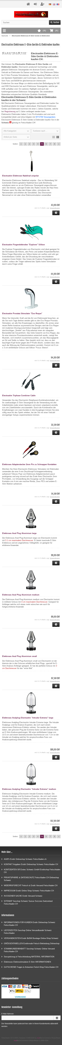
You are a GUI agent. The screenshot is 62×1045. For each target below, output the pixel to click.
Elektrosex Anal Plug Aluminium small (19, 656)
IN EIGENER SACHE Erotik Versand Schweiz (23, 896)
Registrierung (9, 111)
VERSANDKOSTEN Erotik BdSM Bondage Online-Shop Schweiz (31, 938)
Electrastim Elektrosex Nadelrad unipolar (20, 176)
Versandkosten (55, 208)
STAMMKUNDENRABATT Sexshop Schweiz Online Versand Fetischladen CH (29, 950)
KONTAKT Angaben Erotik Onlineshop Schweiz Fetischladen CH (31, 864)
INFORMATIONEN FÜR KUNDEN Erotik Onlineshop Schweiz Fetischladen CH (29, 923)
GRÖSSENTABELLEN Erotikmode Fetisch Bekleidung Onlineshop (31, 943)
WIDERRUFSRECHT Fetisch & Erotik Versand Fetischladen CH (30, 885)
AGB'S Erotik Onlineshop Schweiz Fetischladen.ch (25, 859)
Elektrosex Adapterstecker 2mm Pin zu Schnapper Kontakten (29, 464)
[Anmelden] (56, 1018)
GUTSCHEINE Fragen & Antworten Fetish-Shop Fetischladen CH (31, 967)
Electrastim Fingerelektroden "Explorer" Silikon (23, 245)
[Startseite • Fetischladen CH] (31, 14)
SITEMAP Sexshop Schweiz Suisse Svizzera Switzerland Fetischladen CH (28, 902)
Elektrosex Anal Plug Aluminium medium (20, 595)
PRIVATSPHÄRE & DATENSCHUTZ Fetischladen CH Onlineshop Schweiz (31, 878)
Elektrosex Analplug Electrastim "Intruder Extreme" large (27, 718)
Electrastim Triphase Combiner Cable (18, 395)
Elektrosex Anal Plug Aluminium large (19, 533)
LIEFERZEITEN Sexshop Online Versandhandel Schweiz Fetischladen (28, 931)
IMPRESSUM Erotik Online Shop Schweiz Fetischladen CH (29, 891)
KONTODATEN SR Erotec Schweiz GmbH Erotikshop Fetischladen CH (32, 870)
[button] (16, 130)
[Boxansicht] (54, 137)
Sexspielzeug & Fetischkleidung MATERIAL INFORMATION (29, 957)
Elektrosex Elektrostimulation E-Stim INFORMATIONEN (27, 962)
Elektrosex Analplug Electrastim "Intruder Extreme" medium (29, 789)
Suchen (55, 22)
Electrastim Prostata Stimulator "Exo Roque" (22, 313)
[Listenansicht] (58, 137)
